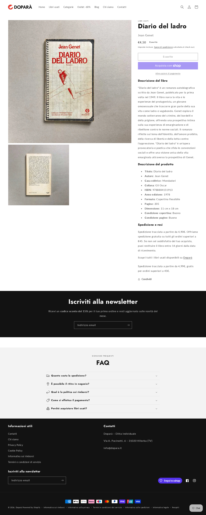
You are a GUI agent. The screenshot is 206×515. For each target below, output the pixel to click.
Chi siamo (13, 439)
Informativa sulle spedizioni (137, 507)
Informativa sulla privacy (79, 507)
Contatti (12, 433)
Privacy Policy (15, 445)
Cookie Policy (15, 450)
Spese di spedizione (163, 47)
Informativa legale (161, 507)
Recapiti (175, 507)
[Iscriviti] (128, 325)
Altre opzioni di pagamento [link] (167, 73)
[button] (182, 7)
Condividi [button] (147, 279)
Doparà (187, 257)
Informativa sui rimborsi (21, 456)
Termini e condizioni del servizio (107, 507)
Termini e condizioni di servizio (24, 462)
